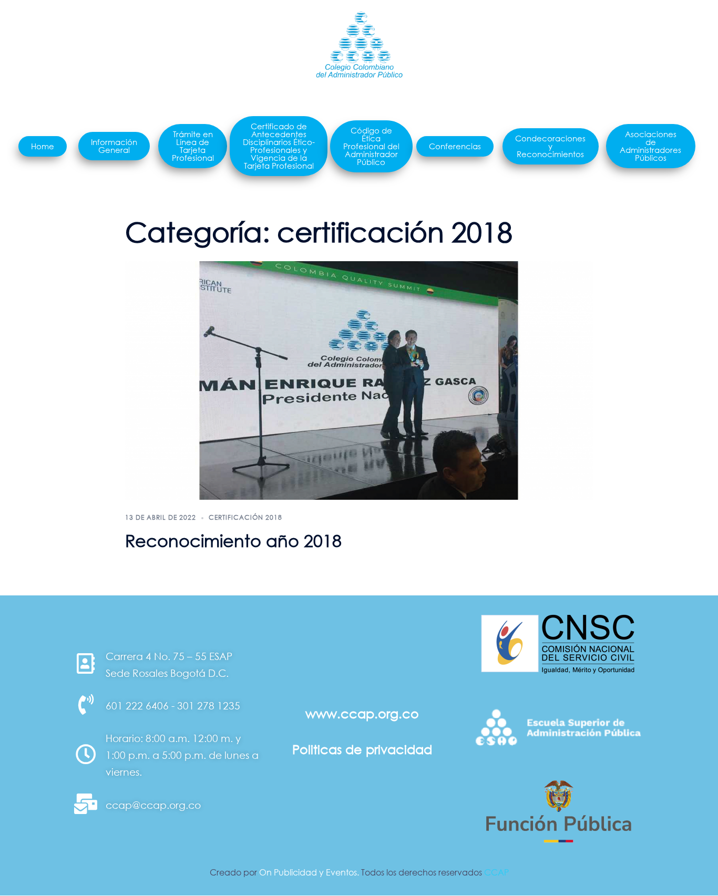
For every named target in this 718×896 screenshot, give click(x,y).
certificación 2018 (245, 517)
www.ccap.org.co (362, 713)
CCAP (496, 872)
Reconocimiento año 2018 (233, 540)
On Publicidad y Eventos (308, 872)
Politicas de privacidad (362, 749)
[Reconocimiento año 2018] (359, 380)
